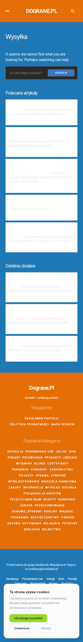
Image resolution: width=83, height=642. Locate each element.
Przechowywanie (50, 505)
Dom (72, 451)
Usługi (61, 451)
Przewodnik (32, 457)
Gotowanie (31, 523)
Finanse (67, 517)
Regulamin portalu (41, 418)
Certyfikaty (58, 463)
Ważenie (66, 511)
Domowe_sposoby (27, 511)
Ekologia (32, 529)
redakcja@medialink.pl (43, 569)
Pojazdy (26, 475)
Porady (14, 457)
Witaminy (24, 463)
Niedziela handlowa (59, 481)
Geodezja (15, 451)
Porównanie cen (39, 451)
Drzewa (13, 523)
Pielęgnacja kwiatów (42, 493)
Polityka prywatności (29, 424)
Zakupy (14, 487)
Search (61, 72)
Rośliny (50, 511)
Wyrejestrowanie (23, 481)
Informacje (33, 487)
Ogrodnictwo (61, 469)
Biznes (39, 463)
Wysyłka (52, 487)
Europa (26, 505)
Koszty (49, 499)
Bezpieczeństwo (45, 517)
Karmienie (66, 499)
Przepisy (69, 523)
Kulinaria (51, 523)
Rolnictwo (51, 529)
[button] (7, 11)
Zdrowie (70, 457)
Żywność (58, 475)
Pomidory (39, 469)
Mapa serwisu (63, 424)
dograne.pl (41, 11)
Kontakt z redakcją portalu (41, 397)
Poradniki (20, 469)
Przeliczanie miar (26, 499)
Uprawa (42, 475)
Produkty (52, 457)
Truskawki (19, 517)
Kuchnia (69, 487)
